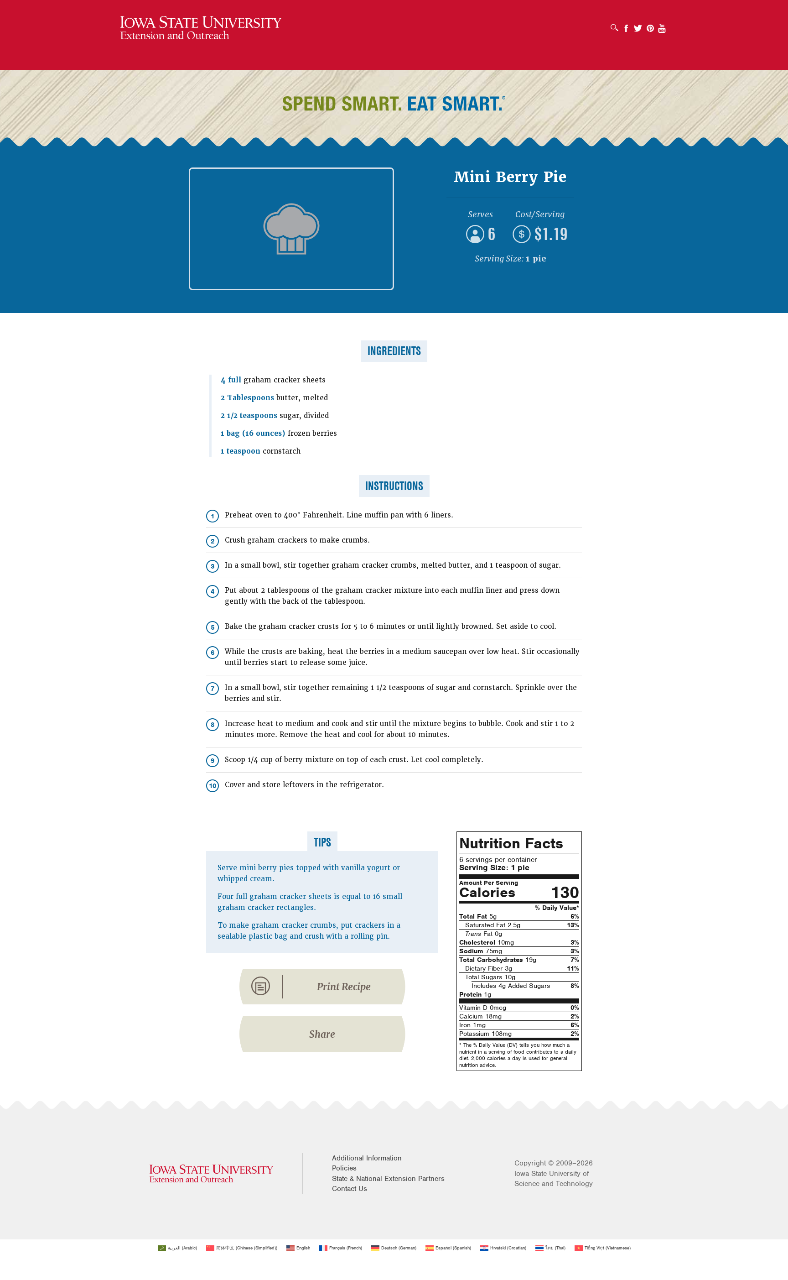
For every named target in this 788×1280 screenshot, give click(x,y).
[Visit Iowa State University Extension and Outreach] (211, 1173)
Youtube (662, 25)
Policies (344, 1168)
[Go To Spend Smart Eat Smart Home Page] (200, 28)
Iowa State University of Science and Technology (553, 1178)
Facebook (626, 25)
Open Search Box (616, 24)
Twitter (637, 25)
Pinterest (650, 25)
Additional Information (367, 1158)
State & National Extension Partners (388, 1178)
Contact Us (349, 1188)
